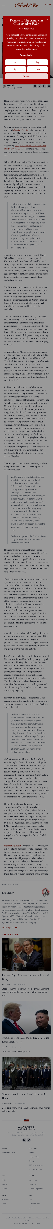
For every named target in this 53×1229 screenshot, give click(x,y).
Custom (26, 76)
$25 (37, 62)
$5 (15, 62)
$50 (15, 69)
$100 (37, 69)
